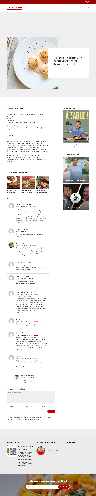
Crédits (53, 494)
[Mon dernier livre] (76, 143)
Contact (57, 494)
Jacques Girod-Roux (24, 204)
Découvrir (49, 2)
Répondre (34, 206)
